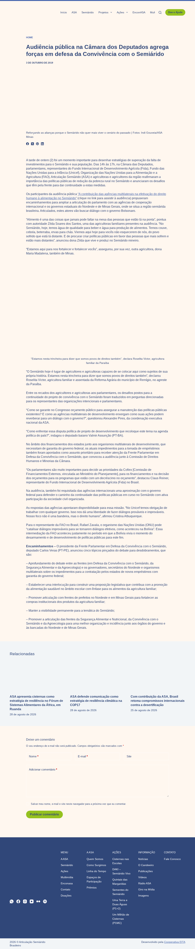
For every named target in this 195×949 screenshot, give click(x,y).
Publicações (145, 871)
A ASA (64, 859)
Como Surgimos (96, 865)
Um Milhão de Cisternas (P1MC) (120, 918)
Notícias (143, 859)
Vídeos (142, 877)
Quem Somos (95, 859)
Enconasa (67, 883)
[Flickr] (38, 901)
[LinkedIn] (42, 144)
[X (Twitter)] (32, 144)
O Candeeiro (146, 865)
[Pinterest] (37, 144)
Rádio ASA (144, 883)
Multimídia (67, 877)
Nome (33, 756)
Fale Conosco (172, 859)
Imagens (143, 895)
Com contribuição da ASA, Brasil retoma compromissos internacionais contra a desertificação (158, 701)
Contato (65, 889)
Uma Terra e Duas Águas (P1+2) (119, 904)
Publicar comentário (44, 814)
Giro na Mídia (146, 889)
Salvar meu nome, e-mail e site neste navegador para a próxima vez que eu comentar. (78, 803)
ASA (74, 12)
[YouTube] (32, 901)
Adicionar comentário (43, 769)
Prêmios (92, 887)
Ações (120, 12)
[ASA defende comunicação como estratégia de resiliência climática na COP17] (97, 675)
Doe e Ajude (175, 12)
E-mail (83, 756)
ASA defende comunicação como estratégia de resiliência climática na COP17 (96, 701)
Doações (66, 895)
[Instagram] (25, 901)
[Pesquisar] (160, 12)
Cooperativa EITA (174, 941)
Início (63, 12)
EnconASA (139, 12)
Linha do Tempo (96, 871)
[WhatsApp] (12, 901)
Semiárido (88, 12)
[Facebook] (27, 144)
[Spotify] (45, 901)
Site (129, 756)
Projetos (103, 12)
